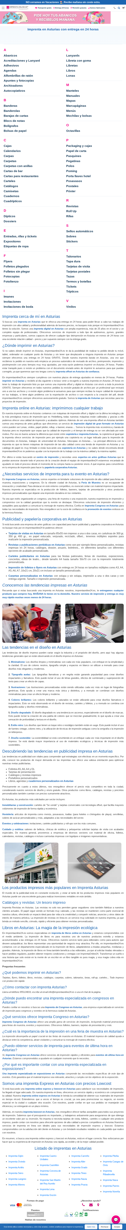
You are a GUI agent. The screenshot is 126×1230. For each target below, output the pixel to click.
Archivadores (13, 85)
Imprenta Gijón (15, 1156)
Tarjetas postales (78, 271)
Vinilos (71, 306)
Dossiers (10, 221)
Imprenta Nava (110, 1180)
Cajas (8, 145)
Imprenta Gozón (48, 1195)
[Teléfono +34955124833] (114, 8)
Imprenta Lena (47, 1189)
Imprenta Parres (111, 1186)
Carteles (9, 181)
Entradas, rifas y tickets (20, 236)
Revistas (72, 206)
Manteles (72, 90)
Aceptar (117, 1227)
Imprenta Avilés (16, 1167)
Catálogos (11, 186)
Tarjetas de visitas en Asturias (25, 533)
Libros (70, 70)
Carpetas (10, 161)
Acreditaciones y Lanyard (22, 60)
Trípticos (72, 291)
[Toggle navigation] (3, 8)
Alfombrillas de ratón (18, 75)
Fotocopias (12, 276)
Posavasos (74, 181)
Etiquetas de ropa (16, 246)
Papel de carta (76, 151)
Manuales (73, 95)
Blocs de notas (14, 120)
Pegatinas (73, 161)
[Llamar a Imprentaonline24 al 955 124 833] (83, 1205)
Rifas (69, 216)
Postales (72, 186)
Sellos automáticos (79, 231)
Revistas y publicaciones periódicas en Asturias (36, 544)
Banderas (10, 105)
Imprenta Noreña (111, 1191)
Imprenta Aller (78, 1161)
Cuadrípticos (13, 201)
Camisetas (11, 191)
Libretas (72, 65)
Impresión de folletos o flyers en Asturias (32, 567)
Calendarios (12, 151)
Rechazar (104, 1227)
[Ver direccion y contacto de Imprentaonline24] (98, 1205)
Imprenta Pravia (79, 1184)
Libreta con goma (78, 60)
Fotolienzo (11, 281)
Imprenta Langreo (17, 1179)
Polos (70, 166)
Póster (70, 191)
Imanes (9, 296)
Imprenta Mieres (16, 1184)
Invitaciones (12, 301)
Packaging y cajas (79, 145)
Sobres (71, 236)
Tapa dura (73, 261)
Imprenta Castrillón (49, 1165)
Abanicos (10, 55)
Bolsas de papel (15, 130)
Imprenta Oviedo (16, 1161)
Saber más (91, 1227)
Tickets (71, 286)
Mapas (71, 100)
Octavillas (73, 130)
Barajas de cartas (16, 115)
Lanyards (73, 55)
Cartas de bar (13, 171)
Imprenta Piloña (111, 1156)
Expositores (12, 241)
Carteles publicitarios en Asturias (29, 556)
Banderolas (12, 110)
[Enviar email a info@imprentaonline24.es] (91, 1205)
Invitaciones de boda (18, 306)
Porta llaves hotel (78, 176)
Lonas (70, 75)
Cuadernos (11, 196)
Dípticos (9, 216)
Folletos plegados (16, 266)
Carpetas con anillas (18, 166)
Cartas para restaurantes (21, 176)
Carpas (9, 156)
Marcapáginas (76, 105)
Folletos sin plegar (17, 271)
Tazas (70, 276)
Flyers (8, 261)
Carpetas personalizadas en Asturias (30, 576)
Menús (71, 110)
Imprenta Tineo (78, 1173)
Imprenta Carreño (80, 1156)
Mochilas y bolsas (79, 115)
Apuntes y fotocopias (19, 80)
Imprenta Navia (79, 1179)
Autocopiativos (14, 90)
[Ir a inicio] (17, 8)
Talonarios (73, 256)
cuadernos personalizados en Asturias (50, 781)
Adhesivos (11, 65)
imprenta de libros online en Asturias (71, 933)
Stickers (72, 241)
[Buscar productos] (119, 8)
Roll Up (71, 211)
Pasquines (73, 156)
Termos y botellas (78, 281)
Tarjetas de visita (78, 266)
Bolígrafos (11, 126)
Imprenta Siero (15, 1173)
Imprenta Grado (79, 1167)
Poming (71, 171)
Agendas (10, 70)
